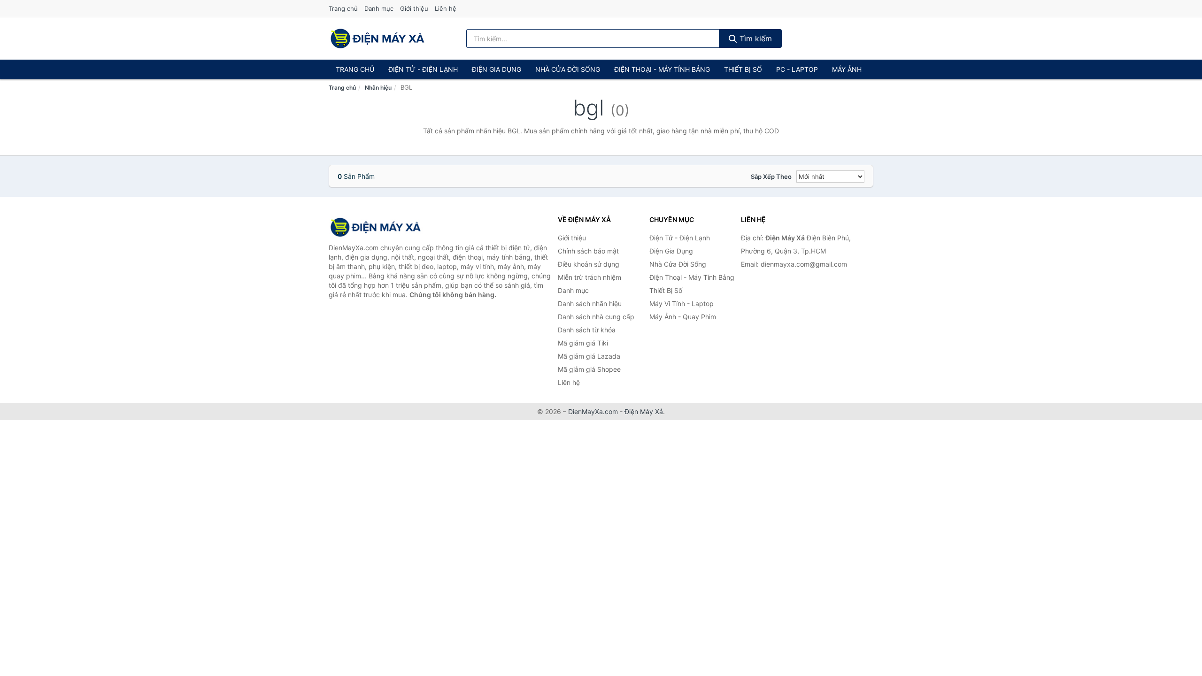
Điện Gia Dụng (496, 69)
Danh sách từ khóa (587, 330)
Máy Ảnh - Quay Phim (682, 317)
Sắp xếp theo (771, 176)
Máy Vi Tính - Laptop (681, 303)
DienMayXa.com (593, 411)
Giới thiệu (414, 8)
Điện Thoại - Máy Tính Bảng (662, 69)
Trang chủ (343, 8)
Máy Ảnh (847, 69)
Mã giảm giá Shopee (589, 369)
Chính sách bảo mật (588, 251)
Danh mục (378, 8)
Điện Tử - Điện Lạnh (423, 69)
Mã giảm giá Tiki (583, 343)
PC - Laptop (797, 69)
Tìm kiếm (754, 38)
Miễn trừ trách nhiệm (589, 277)
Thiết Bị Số (743, 69)
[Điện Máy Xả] (376, 227)
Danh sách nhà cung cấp (596, 317)
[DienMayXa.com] (377, 38)
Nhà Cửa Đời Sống (567, 69)
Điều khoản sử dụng (588, 264)
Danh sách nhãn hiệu (590, 303)
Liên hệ (445, 8)
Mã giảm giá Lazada (589, 356)
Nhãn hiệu (378, 87)
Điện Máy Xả (643, 411)
